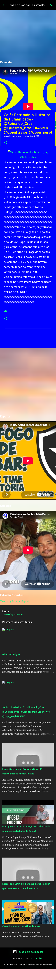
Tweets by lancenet (12, 614)
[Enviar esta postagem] (5, 312)
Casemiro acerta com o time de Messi (21, 926)
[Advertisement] (28, 381)
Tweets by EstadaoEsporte (15, 601)
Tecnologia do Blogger (30, 951)
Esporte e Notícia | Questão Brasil (28, 5)
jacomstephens (37, 958)
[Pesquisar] (52, 5)
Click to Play (28, 157)
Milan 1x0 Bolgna (11, 654)
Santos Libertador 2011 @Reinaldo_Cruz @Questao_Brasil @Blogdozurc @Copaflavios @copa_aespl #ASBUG (26, 712)
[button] (5, 142)
